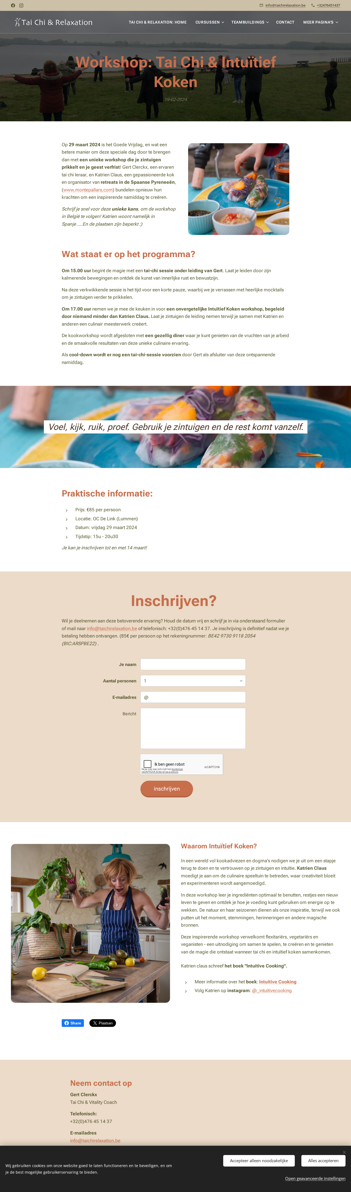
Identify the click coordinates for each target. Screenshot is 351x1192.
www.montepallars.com (88, 190)
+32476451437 (328, 5)
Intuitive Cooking (277, 981)
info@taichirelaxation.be (285, 5)
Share (75, 1023)
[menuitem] (159, 22)
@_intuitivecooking (272, 990)
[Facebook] (13, 5)
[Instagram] (21, 5)
